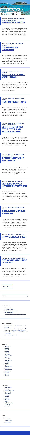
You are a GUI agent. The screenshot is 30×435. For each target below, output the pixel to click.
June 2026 (7, 349)
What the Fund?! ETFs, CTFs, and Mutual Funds (12, 129)
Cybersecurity (8, 392)
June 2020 (7, 361)
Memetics (7, 398)
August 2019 (7, 371)
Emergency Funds (13, 22)
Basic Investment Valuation (13, 159)
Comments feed (8, 420)
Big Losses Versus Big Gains (13, 212)
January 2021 (7, 358)
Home (6, 3)
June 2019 (7, 374)
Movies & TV (7, 399)
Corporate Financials (7, 155)
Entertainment (8, 393)
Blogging (7, 388)
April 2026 (7, 352)
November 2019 (8, 366)
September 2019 (8, 369)
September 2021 (8, 355)
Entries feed (7, 419)
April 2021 (7, 357)
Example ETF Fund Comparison (13, 75)
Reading (6, 401)
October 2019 (8, 368)
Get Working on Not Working (14, 261)
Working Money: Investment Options (14, 185)
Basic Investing (21, 18)
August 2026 (7, 346)
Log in (6, 417)
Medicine (7, 396)
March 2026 (7, 354)
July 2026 (7, 348)
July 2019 (7, 372)
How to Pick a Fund (14, 102)
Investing (4, 20)
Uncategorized (12, 20)
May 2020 (7, 363)
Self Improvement (9, 402)
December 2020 (8, 360)
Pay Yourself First (14, 237)
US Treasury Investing (10, 48)
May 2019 (7, 375)
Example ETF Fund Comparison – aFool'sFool (14, 331)
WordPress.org (8, 422)
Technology (7, 404)
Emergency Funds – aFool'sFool (12, 325)
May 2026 (7, 351)
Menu (25, 3)
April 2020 (7, 365)
